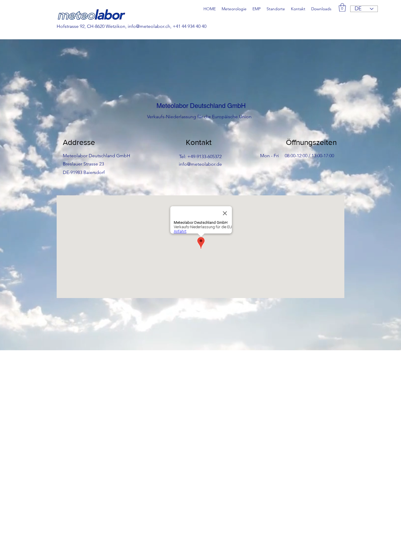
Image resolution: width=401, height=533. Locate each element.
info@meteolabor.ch (149, 26)
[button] (342, 7)
